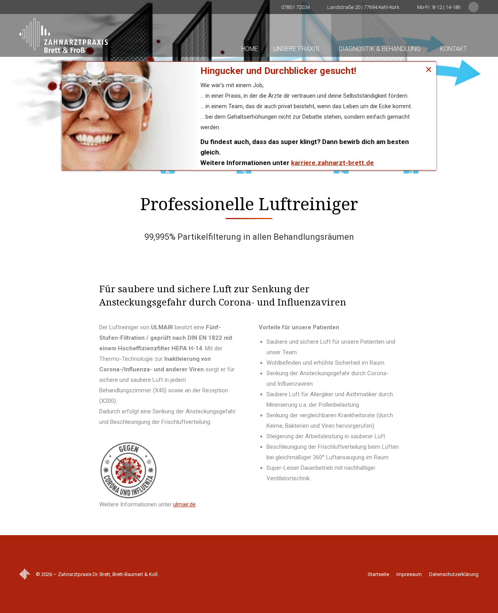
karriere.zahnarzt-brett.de (332, 163)
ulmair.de (184, 504)
